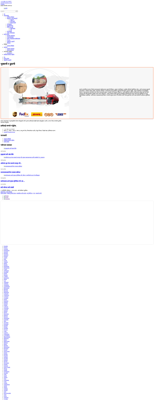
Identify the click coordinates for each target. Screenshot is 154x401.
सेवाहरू (9, 43)
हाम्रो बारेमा (6, 34)
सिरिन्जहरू (12, 28)
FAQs (8, 40)
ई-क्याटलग (9, 53)
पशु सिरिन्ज (29, 193)
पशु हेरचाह (9, 31)
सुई (11, 30)
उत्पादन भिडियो (10, 45)
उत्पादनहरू (6, 15)
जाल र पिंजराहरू (11, 32)
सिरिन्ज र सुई (10, 27)
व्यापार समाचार (10, 50)
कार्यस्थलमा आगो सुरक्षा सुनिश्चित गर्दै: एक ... (13, 181)
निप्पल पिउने (13, 22)
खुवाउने (12, 20)
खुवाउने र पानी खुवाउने (12, 18)
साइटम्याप (3, 192)
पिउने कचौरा (3, 193)
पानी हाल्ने (12, 21)
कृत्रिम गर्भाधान (10, 17)
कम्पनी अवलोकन (11, 35)
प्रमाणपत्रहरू (10, 37)
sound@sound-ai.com (9, 132)
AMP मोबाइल (9, 192)
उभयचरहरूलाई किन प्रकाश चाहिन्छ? (11, 172)
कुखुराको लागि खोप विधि (7, 154)
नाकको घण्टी (38, 193)
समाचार (5, 47)
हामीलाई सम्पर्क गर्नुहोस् (9, 54)
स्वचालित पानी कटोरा (21, 193)
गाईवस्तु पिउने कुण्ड (11, 193)
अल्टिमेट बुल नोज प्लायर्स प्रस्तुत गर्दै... (11, 163)
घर (4, 14)
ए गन (34, 193)
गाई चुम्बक (9, 24)
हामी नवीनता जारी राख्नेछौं (7, 187)
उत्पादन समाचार (10, 48)
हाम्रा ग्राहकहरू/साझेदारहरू (13, 38)
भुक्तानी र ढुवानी (10, 41)
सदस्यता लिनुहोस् (5, 122)
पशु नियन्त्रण (10, 25)
